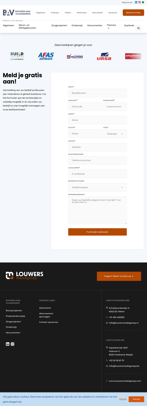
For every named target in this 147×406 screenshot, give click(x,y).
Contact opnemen (48, 322)
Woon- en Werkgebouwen (27, 26)
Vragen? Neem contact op (117, 276)
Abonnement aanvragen (46, 315)
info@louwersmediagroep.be (124, 366)
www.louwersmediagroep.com (125, 381)
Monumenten (94, 25)
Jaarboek (129, 25)
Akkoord (136, 399)
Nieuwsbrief (97, 13)
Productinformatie (15, 316)
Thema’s (111, 25)
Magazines (40, 13)
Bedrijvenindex (133, 12)
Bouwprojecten (14, 310)
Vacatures (112, 13)
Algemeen (8, 25)
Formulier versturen (97, 232)
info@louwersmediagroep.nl (124, 323)
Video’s (68, 13)
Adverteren (82, 13)
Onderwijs (77, 25)
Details (123, 399)
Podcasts (55, 13)
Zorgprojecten (59, 25)
